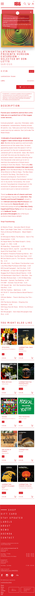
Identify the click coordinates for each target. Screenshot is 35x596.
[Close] (30, 12)
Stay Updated (12, 517)
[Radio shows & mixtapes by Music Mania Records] (17, 575)
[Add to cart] (15, 358)
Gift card (9, 513)
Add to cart (27, 87)
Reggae (13, 76)
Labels (6, 521)
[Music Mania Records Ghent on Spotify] (12, 575)
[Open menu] (2, 4)
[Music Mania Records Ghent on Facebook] (2, 575)
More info (2, 593)
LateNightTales (5, 76)
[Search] (25, 4)
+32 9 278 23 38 (5, 544)
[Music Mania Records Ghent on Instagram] (7, 575)
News (5, 529)
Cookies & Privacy (6, 582)
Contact (8, 537)
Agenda (7, 533)
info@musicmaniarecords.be (9, 543)
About (6, 525)
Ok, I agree (14, 589)
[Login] (33, 4)
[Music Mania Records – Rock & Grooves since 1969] (17, 4)
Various (7, 64)
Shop (12, 509)
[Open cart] (29, 4)
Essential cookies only (27, 589)
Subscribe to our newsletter (9, 570)
